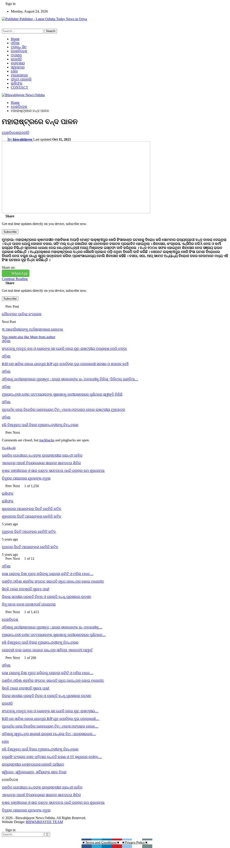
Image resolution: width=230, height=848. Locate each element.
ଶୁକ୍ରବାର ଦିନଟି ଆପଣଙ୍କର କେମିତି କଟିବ (31, 516)
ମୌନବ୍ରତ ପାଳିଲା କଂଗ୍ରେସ (21, 314)
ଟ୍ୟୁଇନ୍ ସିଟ (19, 47)
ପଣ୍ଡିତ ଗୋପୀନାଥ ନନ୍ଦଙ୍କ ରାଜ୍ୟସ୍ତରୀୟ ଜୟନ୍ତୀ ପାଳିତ (42, 455)
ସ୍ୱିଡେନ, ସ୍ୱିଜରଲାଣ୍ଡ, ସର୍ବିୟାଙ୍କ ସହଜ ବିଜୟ (34, 772)
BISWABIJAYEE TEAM (44, 822)
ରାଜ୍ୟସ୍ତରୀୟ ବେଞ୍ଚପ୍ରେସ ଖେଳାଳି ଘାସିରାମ (33, 764)
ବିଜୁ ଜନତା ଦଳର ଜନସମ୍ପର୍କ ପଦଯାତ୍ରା (29, 604)
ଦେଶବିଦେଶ (19, 51)
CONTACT (19, 87)
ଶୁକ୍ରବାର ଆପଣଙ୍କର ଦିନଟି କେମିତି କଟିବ (31, 509)
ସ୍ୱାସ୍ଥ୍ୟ (17, 67)
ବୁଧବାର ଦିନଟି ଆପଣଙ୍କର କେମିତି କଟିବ (30, 547)
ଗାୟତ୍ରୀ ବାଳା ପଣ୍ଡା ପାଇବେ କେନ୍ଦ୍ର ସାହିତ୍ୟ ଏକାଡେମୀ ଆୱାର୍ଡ (47, 650)
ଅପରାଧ (16, 55)
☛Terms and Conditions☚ (100, 842)
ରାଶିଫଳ (16, 83)
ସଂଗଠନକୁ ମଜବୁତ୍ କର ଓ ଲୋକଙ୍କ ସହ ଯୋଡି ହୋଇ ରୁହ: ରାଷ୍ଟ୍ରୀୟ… (50, 711)
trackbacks (46, 440)
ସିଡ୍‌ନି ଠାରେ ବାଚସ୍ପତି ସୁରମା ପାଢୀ (25, 589)
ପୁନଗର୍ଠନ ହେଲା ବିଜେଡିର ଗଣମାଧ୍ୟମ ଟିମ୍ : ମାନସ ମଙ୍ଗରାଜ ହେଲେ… (50, 726)
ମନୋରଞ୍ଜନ (19, 75)
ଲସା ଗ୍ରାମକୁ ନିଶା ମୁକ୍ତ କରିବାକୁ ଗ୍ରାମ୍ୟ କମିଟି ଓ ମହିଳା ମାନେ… (47, 574)
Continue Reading (15, 279)
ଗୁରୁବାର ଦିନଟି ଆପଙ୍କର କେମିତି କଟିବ (29, 532)
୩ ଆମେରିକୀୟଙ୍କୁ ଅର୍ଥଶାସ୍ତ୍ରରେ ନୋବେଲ (32, 329)
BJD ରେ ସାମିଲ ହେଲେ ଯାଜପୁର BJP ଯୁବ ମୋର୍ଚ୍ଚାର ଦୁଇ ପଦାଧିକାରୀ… (50, 719)
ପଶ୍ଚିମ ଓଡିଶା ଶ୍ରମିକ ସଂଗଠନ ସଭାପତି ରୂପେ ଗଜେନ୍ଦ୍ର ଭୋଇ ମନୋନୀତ (53, 581)
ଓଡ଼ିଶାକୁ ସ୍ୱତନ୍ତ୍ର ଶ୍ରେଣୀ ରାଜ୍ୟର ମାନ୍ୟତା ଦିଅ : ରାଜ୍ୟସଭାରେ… (49, 734)
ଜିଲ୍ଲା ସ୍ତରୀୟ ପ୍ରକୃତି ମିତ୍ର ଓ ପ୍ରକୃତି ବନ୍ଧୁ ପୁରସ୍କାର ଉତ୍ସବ (46, 597)
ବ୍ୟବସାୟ (18, 63)
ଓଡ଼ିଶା (15, 43)
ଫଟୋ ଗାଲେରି (21, 79)
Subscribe (10, 231)
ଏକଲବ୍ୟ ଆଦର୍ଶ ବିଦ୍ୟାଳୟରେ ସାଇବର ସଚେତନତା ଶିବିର (41, 463)
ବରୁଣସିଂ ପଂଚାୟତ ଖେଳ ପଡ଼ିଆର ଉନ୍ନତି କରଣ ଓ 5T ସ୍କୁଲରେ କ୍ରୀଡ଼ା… (52, 757)
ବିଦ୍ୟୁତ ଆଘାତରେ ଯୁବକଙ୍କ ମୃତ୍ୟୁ (26, 478)
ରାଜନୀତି (16, 59)
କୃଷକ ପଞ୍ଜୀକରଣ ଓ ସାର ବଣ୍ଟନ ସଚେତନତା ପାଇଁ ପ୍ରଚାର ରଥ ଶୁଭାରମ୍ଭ (53, 471)
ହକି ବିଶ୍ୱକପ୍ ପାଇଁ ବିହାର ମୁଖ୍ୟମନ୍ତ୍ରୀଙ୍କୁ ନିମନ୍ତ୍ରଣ (40, 642)
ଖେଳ (14, 71)
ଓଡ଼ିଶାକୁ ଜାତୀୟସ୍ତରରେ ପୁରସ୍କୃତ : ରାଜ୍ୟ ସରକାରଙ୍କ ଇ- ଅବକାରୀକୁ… (52, 627)
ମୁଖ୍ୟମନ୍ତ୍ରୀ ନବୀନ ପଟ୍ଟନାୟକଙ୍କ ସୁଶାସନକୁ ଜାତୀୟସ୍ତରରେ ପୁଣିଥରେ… (54, 635)
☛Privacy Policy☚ (135, 842)
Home (15, 39)
